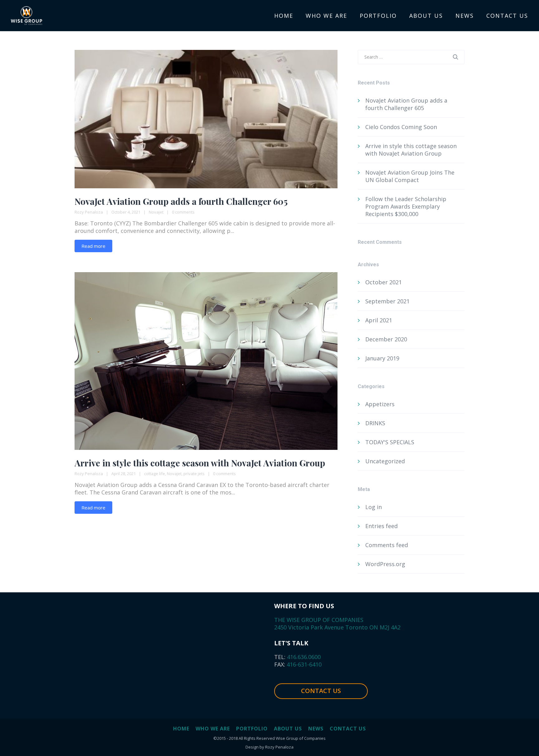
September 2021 (387, 301)
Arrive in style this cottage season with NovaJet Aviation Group (200, 463)
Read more (93, 246)
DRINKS (375, 423)
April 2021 (378, 320)
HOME (181, 728)
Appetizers (380, 404)
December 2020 (386, 339)
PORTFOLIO (252, 728)
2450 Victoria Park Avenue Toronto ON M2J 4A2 (337, 627)
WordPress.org (385, 564)
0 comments (183, 212)
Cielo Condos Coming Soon (401, 127)
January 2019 (382, 358)
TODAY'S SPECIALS (389, 442)
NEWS (315, 728)
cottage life (154, 473)
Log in (373, 507)
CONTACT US (321, 690)
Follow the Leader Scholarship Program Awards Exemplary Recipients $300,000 (405, 206)
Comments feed (386, 545)
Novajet (156, 212)
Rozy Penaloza (89, 212)
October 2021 (383, 282)
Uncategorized (385, 461)
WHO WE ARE (213, 728)
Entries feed (381, 526)
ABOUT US (288, 728)
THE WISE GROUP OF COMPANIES (318, 620)
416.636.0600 (303, 657)
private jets (194, 473)
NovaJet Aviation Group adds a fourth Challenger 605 (181, 201)
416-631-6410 (303, 664)
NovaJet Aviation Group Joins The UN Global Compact (409, 176)
